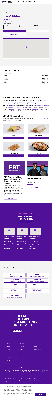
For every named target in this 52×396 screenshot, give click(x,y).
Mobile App (22, 343)
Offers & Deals (10, 354)
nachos (39, 102)
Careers (35, 346)
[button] (12, 341)
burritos (26, 102)
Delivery (20, 1)
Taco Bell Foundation (38, 349)
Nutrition (8, 349)
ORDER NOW (13, 138)
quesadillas (32, 102)
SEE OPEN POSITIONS (33, 187)
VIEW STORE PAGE (7, 248)
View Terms (6, 194)
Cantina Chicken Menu (28, 107)
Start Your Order (14, 30)
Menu (16, 1)
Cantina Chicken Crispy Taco (19, 109)
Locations (9, 352)
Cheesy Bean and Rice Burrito (41, 105)
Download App (17, 330)
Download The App (14, 34)
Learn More (10, 198)
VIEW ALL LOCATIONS (26, 223)
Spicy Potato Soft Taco (13, 107)
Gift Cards (30, 1)
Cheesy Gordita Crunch (41, 103)
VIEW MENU (46, 118)
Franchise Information (38, 352)
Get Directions (37, 30)
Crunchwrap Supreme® (26, 103)
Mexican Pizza (16, 103)
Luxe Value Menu (9, 105)
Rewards (25, 1)
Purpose (36, 1)
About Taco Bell (10, 343)
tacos (22, 102)
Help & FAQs (36, 343)
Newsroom (9, 357)
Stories (8, 360)
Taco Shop (22, 354)
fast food (11, 111)
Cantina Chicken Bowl (37, 109)
